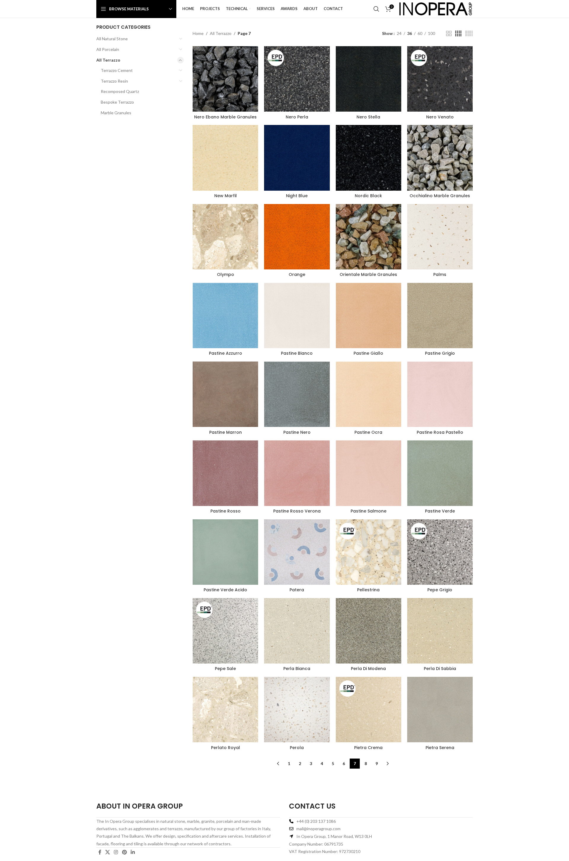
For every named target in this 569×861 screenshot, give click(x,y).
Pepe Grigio (439, 590)
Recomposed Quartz (120, 91)
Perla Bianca (296, 669)
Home (198, 33)
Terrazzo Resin (114, 80)
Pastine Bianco (297, 353)
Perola (297, 748)
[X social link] (107, 852)
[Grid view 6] (469, 33)
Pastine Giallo (368, 353)
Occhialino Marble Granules (440, 196)
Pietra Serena (440, 748)
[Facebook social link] (99, 852)
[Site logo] (436, 8)
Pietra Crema (368, 748)
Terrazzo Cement (117, 70)
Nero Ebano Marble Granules (225, 117)
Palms (439, 274)
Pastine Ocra (368, 432)
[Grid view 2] (449, 33)
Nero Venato (440, 117)
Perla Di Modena (368, 669)
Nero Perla (297, 117)
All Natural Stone (112, 38)
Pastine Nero (297, 432)
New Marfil (225, 196)
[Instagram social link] (116, 852)
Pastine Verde (440, 511)
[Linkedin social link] (133, 852)
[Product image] (225, 79)
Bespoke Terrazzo (117, 102)
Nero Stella (368, 117)
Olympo (225, 274)
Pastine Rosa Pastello (440, 432)
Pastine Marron (225, 432)
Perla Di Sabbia (440, 669)
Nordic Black (368, 196)
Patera (297, 590)
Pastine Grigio (440, 353)
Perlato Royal (225, 748)
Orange (297, 274)
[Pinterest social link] (124, 852)
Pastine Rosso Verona (297, 511)
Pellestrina (368, 590)
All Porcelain (107, 49)
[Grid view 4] (458, 33)
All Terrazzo (108, 59)
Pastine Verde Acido (225, 590)
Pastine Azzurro (225, 353)
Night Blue (297, 196)
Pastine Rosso (225, 511)
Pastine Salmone (368, 511)
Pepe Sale (225, 669)
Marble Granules (116, 112)
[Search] (376, 9)
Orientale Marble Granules (368, 274)
